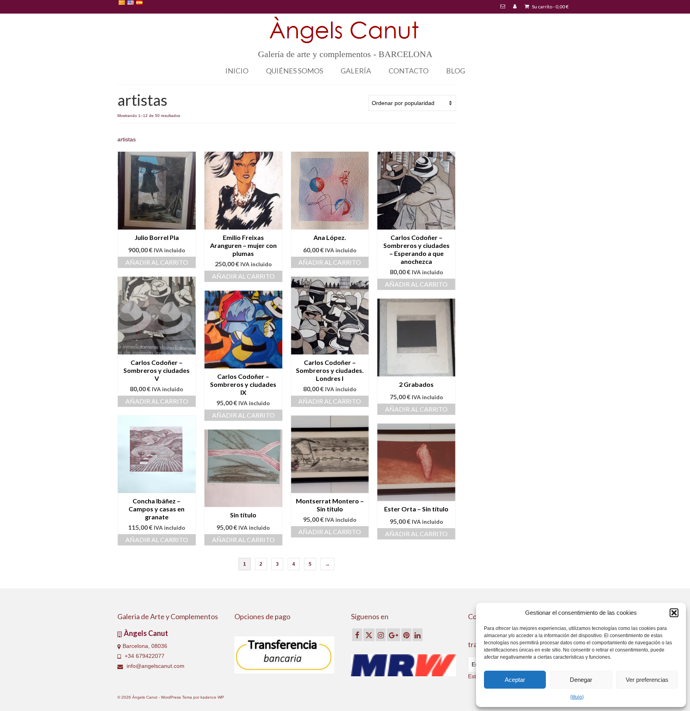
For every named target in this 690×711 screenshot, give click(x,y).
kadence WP (212, 697)
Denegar (581, 679)
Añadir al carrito (156, 262)
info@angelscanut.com (154, 666)
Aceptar (515, 679)
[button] (674, 613)
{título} (577, 697)
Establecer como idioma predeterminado (168, 9)
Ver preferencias (647, 679)
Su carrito (550, 7)
